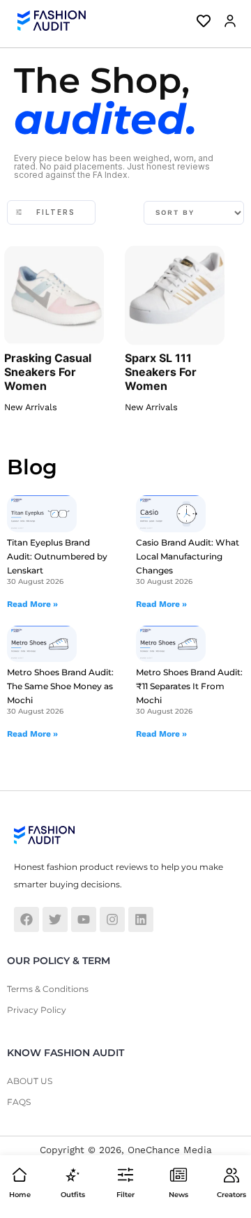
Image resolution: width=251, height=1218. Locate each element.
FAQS (19, 1102)
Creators (231, 1194)
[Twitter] (55, 919)
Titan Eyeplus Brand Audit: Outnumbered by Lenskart (57, 556)
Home (20, 1194)
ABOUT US (29, 1081)
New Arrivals (30, 407)
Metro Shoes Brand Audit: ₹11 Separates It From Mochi (189, 686)
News (178, 1194)
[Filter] (125, 1175)
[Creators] (231, 1174)
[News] (178, 1175)
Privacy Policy (36, 1010)
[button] (227, 21)
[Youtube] (83, 919)
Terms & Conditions (48, 989)
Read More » (32, 604)
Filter (125, 1194)
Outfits (73, 1194)
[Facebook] (26, 919)
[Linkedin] (140, 919)
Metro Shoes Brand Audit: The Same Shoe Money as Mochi (60, 686)
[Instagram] (112, 919)
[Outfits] (72, 1175)
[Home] (19, 1174)
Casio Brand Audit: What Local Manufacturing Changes (187, 556)
